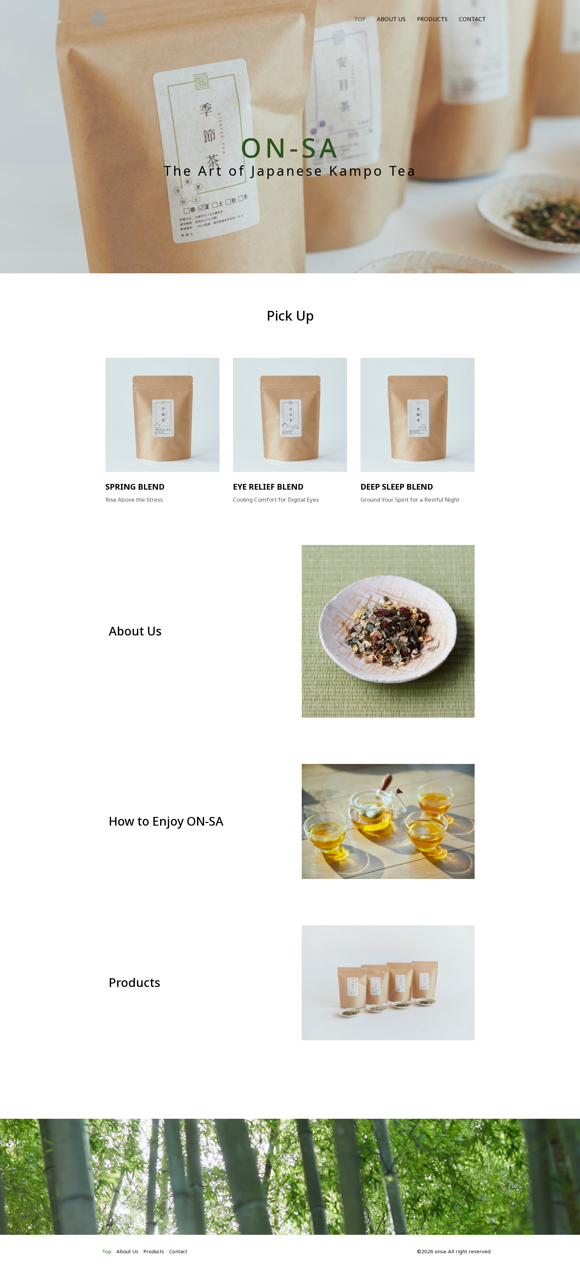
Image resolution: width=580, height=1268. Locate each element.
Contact (472, 19)
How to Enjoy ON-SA (166, 821)
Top (360, 19)
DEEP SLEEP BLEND (396, 486)
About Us (391, 19)
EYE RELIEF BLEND (268, 486)
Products (432, 19)
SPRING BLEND (134, 486)
